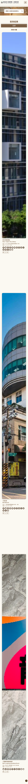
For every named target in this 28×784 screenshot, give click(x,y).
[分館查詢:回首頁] (10, 2)
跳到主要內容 (3, 0)
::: (0, 0)
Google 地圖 (6, 252)
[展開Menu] (25, 2)
